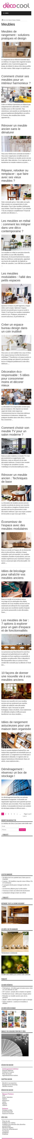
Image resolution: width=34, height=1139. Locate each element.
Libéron (4, 1105)
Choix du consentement (9, 1129)
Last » (25, 816)
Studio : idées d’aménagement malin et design (17, 999)
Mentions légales (7, 1127)
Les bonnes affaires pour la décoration (14, 888)
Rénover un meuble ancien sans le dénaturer (14, 129)
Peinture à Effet (7, 1110)
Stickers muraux (7, 1086)
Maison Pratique (12, 20)
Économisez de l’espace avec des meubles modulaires (14, 525)
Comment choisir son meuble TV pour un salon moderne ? (15, 431)
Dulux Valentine (7, 1097)
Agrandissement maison (10, 1075)
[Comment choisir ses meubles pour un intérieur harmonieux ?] (16, 102)
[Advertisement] (17, 854)
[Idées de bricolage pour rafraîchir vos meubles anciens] (16, 597)
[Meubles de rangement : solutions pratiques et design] (16, 57)
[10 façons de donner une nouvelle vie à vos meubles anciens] (16, 698)
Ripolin (4, 1104)
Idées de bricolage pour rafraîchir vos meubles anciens (13, 574)
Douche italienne (7, 1070)
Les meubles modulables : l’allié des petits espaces (16, 277)
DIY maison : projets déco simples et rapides (16, 992)
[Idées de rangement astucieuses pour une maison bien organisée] (16, 748)
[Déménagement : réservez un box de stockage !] (16, 795)
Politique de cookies (8, 1123)
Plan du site (6, 1121)
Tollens (4, 1099)
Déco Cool (5, 20)
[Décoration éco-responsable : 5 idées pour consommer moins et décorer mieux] (16, 404)
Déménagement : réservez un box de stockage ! (14, 772)
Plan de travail (7, 1074)
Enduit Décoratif (7, 1112)
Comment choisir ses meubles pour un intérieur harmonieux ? (16, 80)
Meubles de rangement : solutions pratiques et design (15, 35)
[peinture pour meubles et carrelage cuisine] (15, 923)
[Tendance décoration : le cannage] (15, 951)
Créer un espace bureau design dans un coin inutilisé (14, 328)
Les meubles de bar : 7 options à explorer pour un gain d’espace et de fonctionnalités (15, 625)
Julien (4, 1102)
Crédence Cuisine (8, 1072)
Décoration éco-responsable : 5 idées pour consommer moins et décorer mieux (15, 378)
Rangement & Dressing (9, 1084)
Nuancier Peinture (8, 1113)
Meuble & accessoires (9, 1083)
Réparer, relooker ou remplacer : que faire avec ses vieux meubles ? (14, 175)
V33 (3, 1095)
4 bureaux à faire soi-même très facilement (16, 890)
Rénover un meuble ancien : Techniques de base (14, 478)
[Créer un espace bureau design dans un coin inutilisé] (16, 350)
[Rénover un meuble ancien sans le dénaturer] (16, 151)
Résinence (5, 1100)
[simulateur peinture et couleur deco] (15, 1056)
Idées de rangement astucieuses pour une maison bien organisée (16, 725)
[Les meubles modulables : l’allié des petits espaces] (16, 303)
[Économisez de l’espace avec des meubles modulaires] (16, 547)
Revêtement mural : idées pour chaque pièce (16, 994)
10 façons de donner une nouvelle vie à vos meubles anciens (16, 676)
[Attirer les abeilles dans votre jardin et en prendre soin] (15, 973)
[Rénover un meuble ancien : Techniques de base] (16, 500)
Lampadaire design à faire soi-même (14, 893)
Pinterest (5, 1134)
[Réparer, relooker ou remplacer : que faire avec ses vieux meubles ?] (16, 199)
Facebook (5, 1131)
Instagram (5, 1132)
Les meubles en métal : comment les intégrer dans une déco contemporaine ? (16, 226)
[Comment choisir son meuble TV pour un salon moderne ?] (16, 453)
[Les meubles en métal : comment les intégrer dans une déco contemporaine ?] (16, 250)
